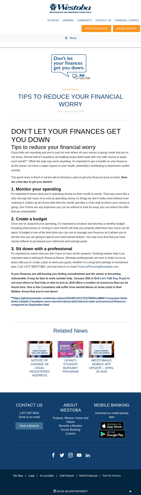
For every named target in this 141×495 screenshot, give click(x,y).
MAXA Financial (88, 475)
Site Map (18, 475)
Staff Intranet (66, 475)
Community (84, 20)
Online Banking (126, 28)
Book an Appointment (72, 491)
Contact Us (103, 20)
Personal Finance (70, 89)
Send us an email (29, 417)
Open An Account (96, 28)
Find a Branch (29, 426)
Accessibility (47, 475)
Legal (31, 475)
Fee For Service (112, 475)
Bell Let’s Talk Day (106, 278)
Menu (73, 38)
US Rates (53, 20)
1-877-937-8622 (29, 413)
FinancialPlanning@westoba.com (97, 266)
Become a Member (70, 425)
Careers (68, 20)
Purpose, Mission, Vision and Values (70, 420)
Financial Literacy (127, 20)
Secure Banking (70, 429)
